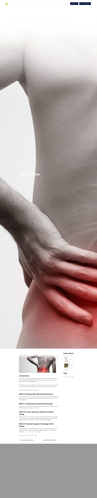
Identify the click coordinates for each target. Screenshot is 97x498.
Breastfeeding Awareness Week (69, 368)
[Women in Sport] (66, 366)
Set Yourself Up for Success (68, 355)
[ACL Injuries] (66, 359)
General (72, 376)
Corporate (65, 376)
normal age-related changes (29, 431)
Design (69, 376)
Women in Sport (71, 364)
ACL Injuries (70, 358)
